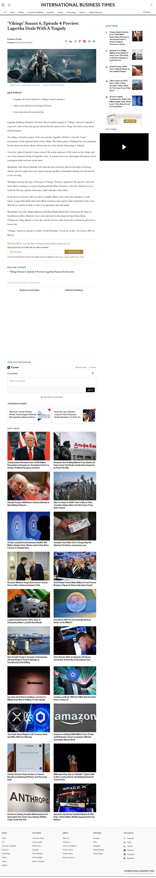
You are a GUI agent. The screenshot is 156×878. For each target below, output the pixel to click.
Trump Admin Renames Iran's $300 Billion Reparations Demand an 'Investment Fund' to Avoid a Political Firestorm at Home (28, 465)
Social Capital (37, 842)
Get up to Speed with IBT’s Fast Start (128, 115)
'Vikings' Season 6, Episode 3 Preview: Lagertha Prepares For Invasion (41, 272)
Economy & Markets (35, 12)
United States (98, 854)
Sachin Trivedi (15, 39)
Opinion (82, 12)
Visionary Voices (38, 838)
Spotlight (35, 850)
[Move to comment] (94, 41)
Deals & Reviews (95, 12)
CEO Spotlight (37, 857)
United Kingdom (98, 850)
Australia (96, 838)
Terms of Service (64, 257)
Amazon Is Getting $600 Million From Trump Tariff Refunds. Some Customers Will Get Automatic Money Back (74, 737)
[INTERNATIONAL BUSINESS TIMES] (78, 5)
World (12, 12)
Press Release (37, 854)
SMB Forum (36, 846)
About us (66, 838)
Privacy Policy (79, 257)
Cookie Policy (68, 854)
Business (50, 12)
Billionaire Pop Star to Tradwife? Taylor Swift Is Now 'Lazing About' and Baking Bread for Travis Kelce (74, 777)
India (95, 842)
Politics (21, 12)
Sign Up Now (130, 121)
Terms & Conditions (70, 846)
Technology (71, 12)
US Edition (147, 12)
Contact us (66, 842)
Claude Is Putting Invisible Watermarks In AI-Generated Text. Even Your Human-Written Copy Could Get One (27, 817)
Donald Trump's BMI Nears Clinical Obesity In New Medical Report (120, 69)
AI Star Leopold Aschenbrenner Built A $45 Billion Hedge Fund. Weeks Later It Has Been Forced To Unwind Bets (28, 545)
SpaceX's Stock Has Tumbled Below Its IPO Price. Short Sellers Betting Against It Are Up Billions (74, 817)
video (19, 151)
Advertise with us (69, 857)
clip (17, 200)
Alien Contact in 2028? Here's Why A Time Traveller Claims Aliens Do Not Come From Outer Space (73, 505)
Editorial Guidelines (74, 290)
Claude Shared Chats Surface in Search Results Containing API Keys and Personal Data (27, 777)
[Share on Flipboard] (80, 41)
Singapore (96, 846)
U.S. (5, 12)
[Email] (89, 41)
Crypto (60, 12)
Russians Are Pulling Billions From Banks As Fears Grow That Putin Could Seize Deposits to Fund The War (74, 465)
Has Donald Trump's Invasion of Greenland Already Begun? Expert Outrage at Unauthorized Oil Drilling (27, 659)
